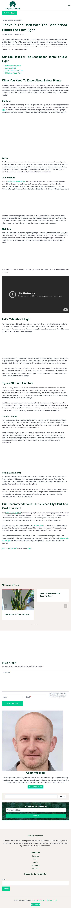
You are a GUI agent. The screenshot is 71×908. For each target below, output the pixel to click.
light (3, 110)
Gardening (35, 856)
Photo (4, 548)
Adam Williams (8, 34)
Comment (7, 672)
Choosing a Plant (17, 20)
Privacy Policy (52, 900)
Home (4, 20)
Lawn (35, 859)
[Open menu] (69, 5)
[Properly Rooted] (12, 5)
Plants (9, 20)
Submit (36, 816)
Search (62, 796)
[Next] (65, 606)
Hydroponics (35, 865)
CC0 (29, 548)
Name (5, 697)
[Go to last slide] (5, 606)
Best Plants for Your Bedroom (17, 614)
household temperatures (16, 181)
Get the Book (9, 13)
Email (28, 697)
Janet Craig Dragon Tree (14, 70)
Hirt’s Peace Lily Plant (13, 66)
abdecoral (12, 548)
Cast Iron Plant (10, 68)
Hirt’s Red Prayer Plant (13, 73)
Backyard (35, 868)
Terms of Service (39, 900)
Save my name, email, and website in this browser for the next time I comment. (58, 695)
